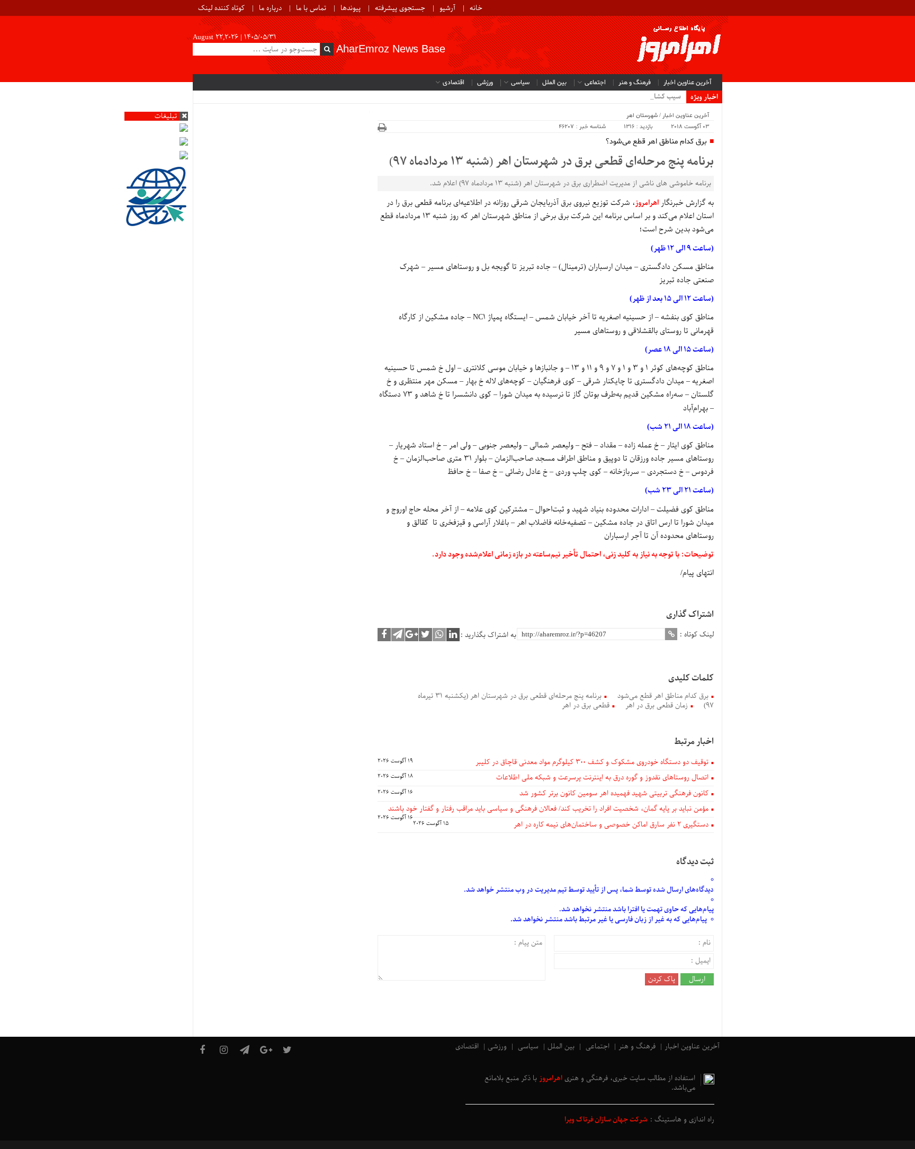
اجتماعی (595, 82)
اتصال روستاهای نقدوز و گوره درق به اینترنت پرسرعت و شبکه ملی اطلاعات (602, 778)
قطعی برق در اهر (585, 706)
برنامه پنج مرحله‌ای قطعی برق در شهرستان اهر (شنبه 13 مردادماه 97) (551, 162)
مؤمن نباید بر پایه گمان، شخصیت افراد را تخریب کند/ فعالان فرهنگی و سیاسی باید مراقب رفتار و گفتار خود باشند (548, 809)
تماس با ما (311, 8)
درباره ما (270, 8)
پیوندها (350, 8)
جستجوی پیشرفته (400, 8)
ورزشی (485, 82)
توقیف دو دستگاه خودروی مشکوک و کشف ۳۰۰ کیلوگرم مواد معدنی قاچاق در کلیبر (592, 762)
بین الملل (554, 82)
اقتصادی (453, 82)
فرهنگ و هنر (634, 82)
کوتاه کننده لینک (221, 8)
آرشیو (447, 8)
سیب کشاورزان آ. (657, 97)
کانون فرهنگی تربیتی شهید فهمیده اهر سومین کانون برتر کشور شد (613, 793)
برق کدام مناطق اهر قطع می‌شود (662, 696)
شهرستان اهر (642, 115)
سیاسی (520, 82)
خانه (476, 8)
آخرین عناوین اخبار (687, 82)
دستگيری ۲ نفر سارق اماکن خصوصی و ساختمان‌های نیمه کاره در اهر (611, 825)
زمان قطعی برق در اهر (656, 706)
